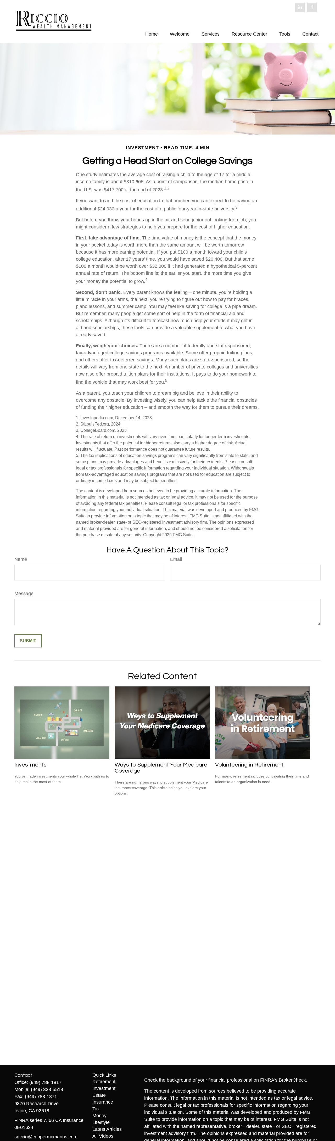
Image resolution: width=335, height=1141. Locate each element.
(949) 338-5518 (47, 1089)
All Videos (102, 1136)
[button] (151, 34)
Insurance (102, 1102)
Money (99, 1115)
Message (24, 593)
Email (176, 559)
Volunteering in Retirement (249, 765)
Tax (96, 1108)
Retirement (103, 1081)
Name (20, 559)
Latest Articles (107, 1129)
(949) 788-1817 (45, 1082)
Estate (99, 1095)
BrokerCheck (292, 1080)
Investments (30, 765)
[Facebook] (312, 7)
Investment (103, 1088)
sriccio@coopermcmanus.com (45, 1136)
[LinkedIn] (300, 7)
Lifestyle (101, 1122)
